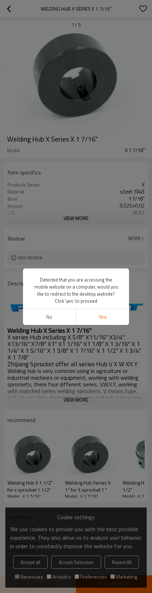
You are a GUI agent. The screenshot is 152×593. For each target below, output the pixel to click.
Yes (103, 317)
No (49, 317)
